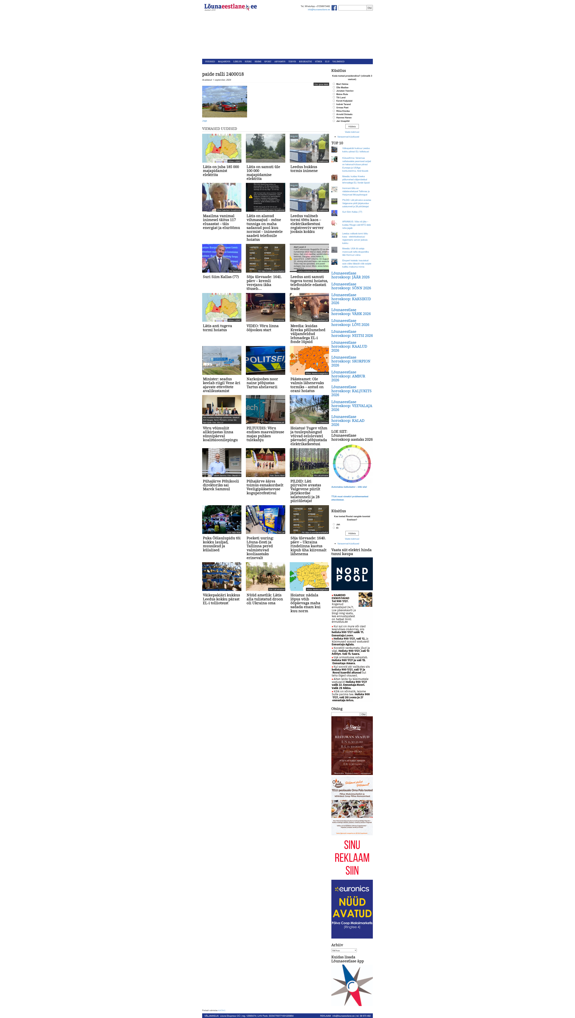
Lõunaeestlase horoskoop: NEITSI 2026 (352, 334)
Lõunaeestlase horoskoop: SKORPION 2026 (350, 361)
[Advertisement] (287, 36)
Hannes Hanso (344, 117)
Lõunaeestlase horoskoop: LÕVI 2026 (350, 323)
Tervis (292, 61)
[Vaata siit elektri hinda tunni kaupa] (352, 574)
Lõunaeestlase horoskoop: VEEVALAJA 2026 (351, 406)
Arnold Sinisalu (344, 114)
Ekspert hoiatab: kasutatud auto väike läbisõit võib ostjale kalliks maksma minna (356, 263)
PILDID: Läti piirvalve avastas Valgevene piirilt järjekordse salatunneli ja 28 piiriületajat (356, 203)
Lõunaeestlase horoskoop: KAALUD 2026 (349, 346)
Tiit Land (340, 97)
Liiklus (237, 61)
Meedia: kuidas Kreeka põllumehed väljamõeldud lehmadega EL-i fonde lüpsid (356, 179)
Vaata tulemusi (352, 131)
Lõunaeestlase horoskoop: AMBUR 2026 (348, 376)
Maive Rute (342, 94)
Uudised (210, 61)
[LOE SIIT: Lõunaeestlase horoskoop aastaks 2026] (352, 463)
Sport (267, 61)
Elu (327, 61)
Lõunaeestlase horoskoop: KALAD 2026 (347, 421)
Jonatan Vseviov (345, 90)
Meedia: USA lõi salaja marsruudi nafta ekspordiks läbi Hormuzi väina (355, 251)
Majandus (224, 61)
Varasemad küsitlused (348, 136)
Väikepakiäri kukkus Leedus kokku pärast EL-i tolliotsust (356, 149)
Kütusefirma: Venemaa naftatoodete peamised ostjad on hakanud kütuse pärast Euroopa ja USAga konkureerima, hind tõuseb (356, 164)
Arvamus (279, 61)
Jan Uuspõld (342, 121)
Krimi (258, 61)
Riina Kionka (343, 111)
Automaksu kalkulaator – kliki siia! (349, 486)
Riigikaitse (305, 61)
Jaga (204, 120)
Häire (248, 61)
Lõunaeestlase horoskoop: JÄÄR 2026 (350, 275)
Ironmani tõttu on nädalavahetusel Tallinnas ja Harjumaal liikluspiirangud (356, 191)
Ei (337, 527)
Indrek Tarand (343, 104)
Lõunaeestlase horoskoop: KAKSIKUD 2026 (351, 299)
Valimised (338, 61)
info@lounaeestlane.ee (319, 9)
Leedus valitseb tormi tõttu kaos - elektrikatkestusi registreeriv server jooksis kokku (355, 238)
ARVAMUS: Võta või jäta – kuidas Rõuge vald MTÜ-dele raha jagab (356, 224)
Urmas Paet (342, 107)
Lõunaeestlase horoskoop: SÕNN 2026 (351, 286)
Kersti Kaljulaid (344, 100)
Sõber (318, 61)
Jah (338, 524)
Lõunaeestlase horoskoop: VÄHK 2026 (351, 312)
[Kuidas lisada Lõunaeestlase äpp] (352, 985)
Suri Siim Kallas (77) (352, 211)
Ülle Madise (342, 87)
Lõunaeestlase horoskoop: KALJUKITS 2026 (351, 391)
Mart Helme (342, 84)
